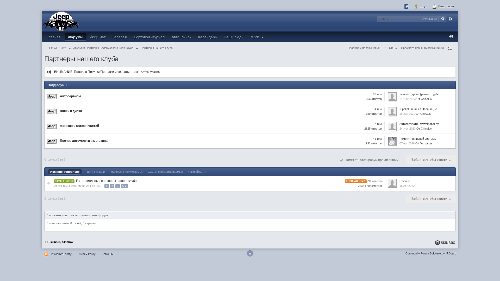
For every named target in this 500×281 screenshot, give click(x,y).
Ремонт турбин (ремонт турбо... (420, 94)
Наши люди (233, 36)
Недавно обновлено (65, 171)
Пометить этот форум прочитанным (370, 160)
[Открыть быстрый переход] (450, 48)
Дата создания (96, 171)
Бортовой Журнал (149, 36)
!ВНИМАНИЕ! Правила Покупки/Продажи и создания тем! (96, 72)
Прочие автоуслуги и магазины (84, 141)
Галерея (120, 36)
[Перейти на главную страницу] (61, 20)
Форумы (75, 36)
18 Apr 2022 (407, 185)
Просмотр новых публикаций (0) (422, 47)
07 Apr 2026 (407, 143)
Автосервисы (70, 96)
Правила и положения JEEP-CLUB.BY (372, 47)
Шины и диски (71, 111)
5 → (124, 186)
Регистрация (445, 6)
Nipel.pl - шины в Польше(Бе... (419, 109)
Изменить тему (61, 254)
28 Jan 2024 (407, 113)
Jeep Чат (97, 36)
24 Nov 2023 (407, 98)
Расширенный (450, 19)
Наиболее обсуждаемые (127, 171)
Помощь (107, 254)
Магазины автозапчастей (79, 126)
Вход (422, 6)
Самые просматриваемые (165, 171)
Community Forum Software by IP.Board (430, 253)
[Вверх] (250, 253)
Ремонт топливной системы (417, 138)
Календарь (207, 36)
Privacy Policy (87, 254)
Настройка (195, 171)
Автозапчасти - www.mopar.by (419, 123)
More (255, 36)
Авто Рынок (181, 36)
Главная (54, 36)
